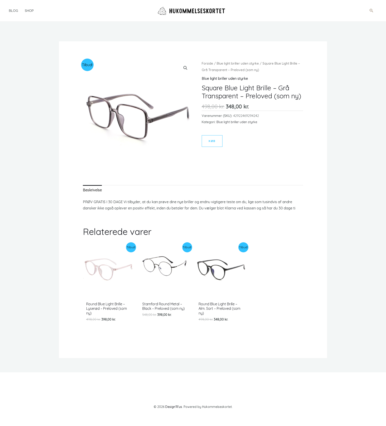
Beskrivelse (92, 190)
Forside (207, 63)
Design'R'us (173, 407)
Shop (29, 10)
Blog (13, 10)
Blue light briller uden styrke (238, 63)
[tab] (92, 190)
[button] (371, 11)
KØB (212, 141)
